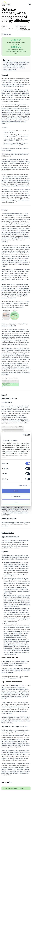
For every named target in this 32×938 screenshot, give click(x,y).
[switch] (27, 468)
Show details (23, 485)
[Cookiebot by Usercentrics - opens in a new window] (23, 435)
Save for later (7, 34)
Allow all (16, 491)
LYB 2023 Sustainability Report (14, 788)
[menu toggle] (30, 4)
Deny (16, 502)
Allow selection (16, 496)
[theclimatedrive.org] (5, 4)
